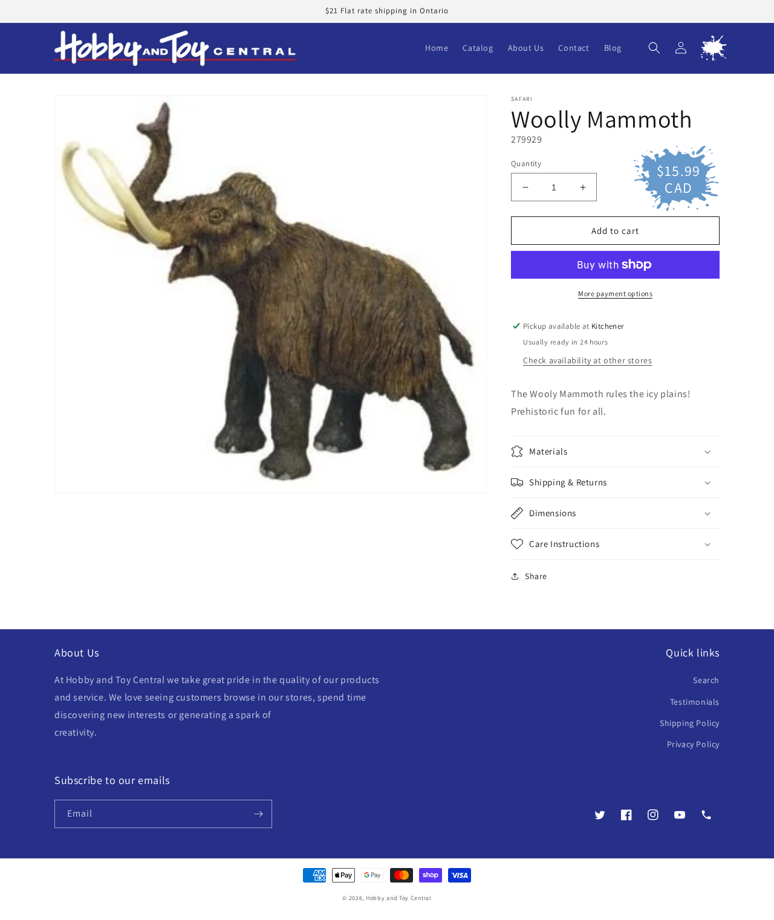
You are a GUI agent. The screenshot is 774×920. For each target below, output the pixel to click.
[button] (654, 47)
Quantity (526, 163)
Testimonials (695, 701)
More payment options (615, 293)
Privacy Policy (693, 744)
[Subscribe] (258, 814)
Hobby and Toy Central (399, 898)
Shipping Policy (690, 723)
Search (706, 680)
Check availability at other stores (587, 360)
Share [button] (536, 576)
